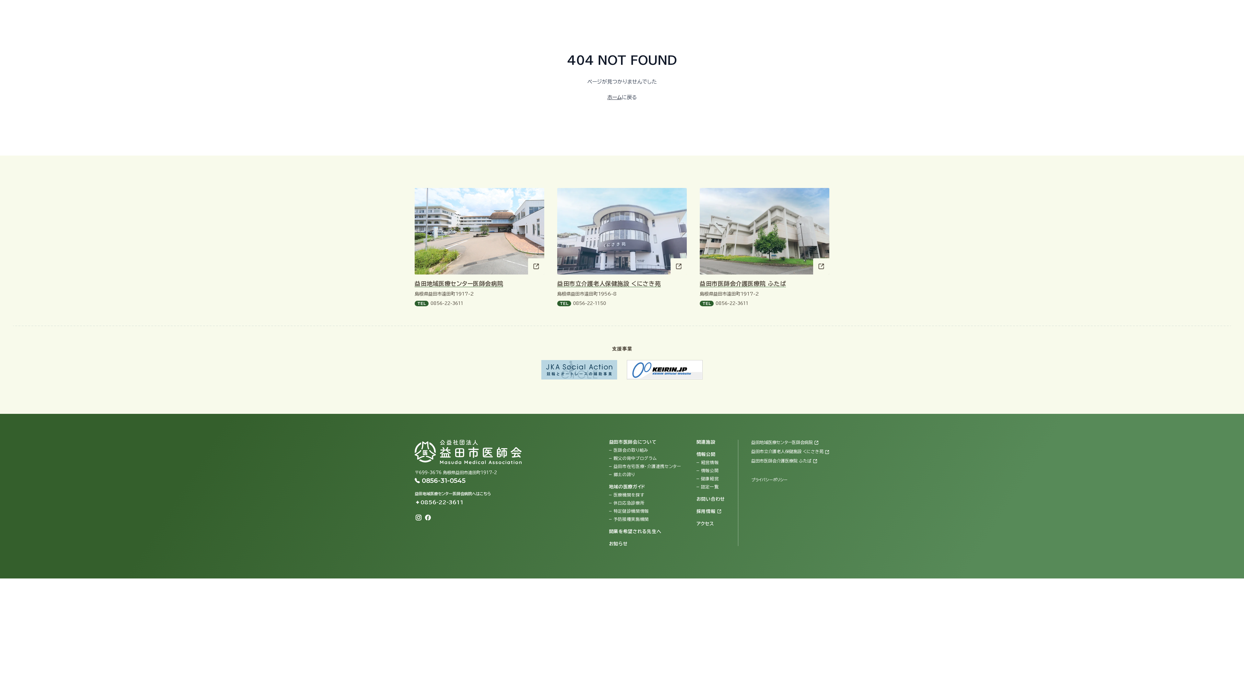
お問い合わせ (1074, 11)
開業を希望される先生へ (635, 531)
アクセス (1142, 11)
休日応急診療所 (629, 503)
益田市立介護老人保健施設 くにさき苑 (609, 283)
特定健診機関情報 (631, 511)
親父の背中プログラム (635, 458)
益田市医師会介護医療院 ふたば (743, 283)
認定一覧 (710, 487)
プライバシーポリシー (769, 480)
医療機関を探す (629, 495)
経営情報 (710, 463)
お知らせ (618, 544)
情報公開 (710, 471)
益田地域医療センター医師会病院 (459, 283)
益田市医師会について (633, 442)
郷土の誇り (624, 474)
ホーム (614, 97)
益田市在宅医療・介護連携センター (647, 466)
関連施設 (706, 442)
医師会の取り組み (631, 450)
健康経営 (710, 479)
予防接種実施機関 (631, 519)
